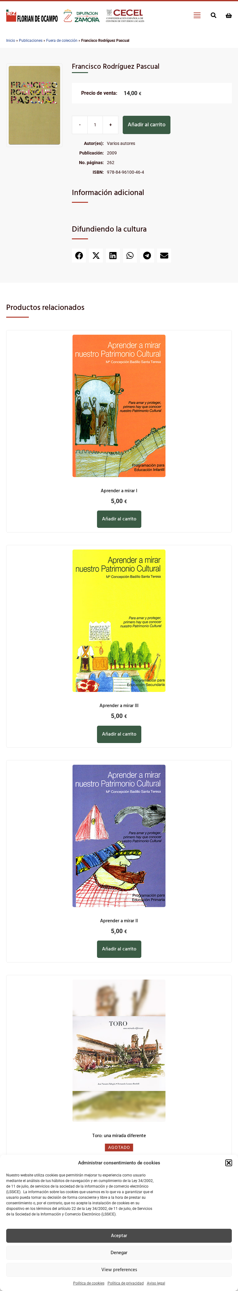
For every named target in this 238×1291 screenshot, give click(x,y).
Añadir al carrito (146, 124)
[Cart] (228, 15)
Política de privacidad (126, 1283)
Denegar (119, 1253)
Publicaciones (30, 40)
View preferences (119, 1270)
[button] (229, 1163)
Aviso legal (156, 1283)
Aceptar (119, 1236)
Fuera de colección (61, 40)
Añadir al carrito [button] (119, 519)
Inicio (10, 40)
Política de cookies (88, 1283)
